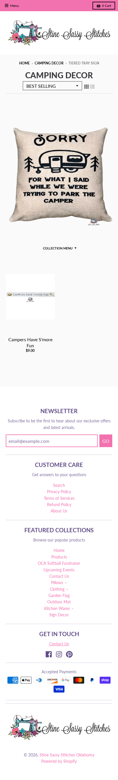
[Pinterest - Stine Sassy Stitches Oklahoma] (69, 654)
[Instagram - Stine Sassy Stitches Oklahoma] (59, 654)
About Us (59, 510)
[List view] (92, 86)
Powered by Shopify (59, 761)
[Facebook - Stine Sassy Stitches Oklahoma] (48, 654)
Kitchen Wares (57, 608)
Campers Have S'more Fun (30, 342)
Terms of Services (59, 498)
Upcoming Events (59, 569)
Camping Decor (49, 63)
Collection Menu (57, 248)
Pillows (57, 582)
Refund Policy (59, 504)
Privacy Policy (59, 491)
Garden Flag (59, 595)
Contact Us (59, 576)
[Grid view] (86, 86)
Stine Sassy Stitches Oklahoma (67, 754)
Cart (106, 5)
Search (59, 485)
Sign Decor (59, 614)
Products (59, 556)
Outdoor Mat (59, 601)
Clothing (57, 589)
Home (24, 63)
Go (105, 441)
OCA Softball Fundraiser (59, 563)
